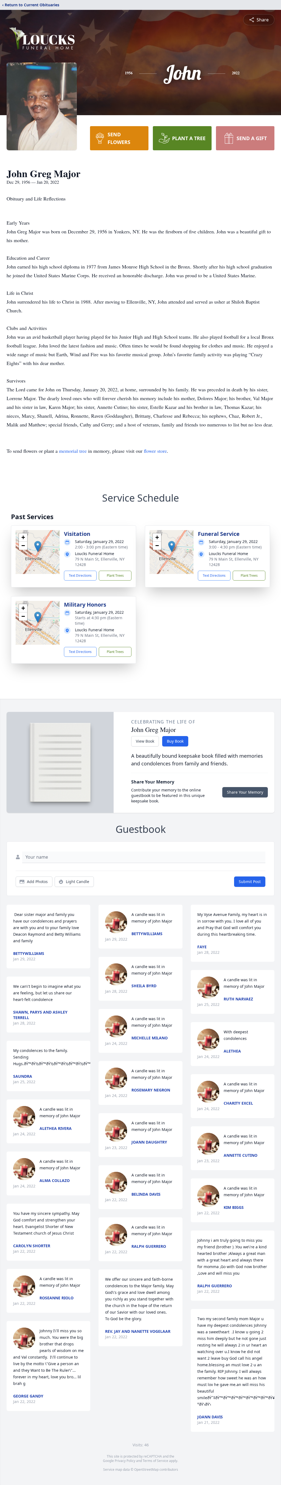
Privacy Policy (125, 1460)
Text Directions (80, 575)
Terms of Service (155, 1460)
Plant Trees (115, 575)
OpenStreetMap (146, 1469)
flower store (155, 451)
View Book (145, 741)
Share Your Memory (245, 792)
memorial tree (73, 451)
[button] (37, 546)
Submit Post (250, 881)
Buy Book (175, 741)
